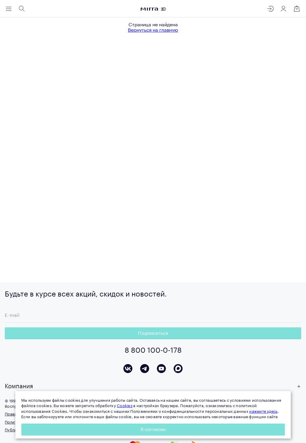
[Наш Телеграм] (145, 369)
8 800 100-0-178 (153, 350)
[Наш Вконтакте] (128, 369)
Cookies (124, 406)
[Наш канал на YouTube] (161, 369)
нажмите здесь (263, 411)
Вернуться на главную (153, 30)
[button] (153, 386)
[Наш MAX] (178, 369)
